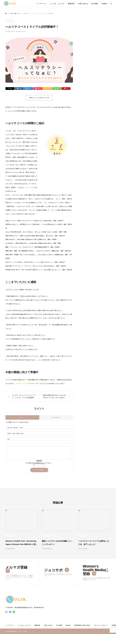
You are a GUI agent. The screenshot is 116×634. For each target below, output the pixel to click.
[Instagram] (6, 612)
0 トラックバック (56, 417)
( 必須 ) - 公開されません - (15, 433)
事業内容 (71, 4)
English (104, 4)
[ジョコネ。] (10, 3)
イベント (10, 21)
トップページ (41, 4)
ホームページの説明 (29, 187)
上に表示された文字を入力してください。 (39, 463)
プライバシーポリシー (101, 625)
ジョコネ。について (57, 4)
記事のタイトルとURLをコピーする (39, 97)
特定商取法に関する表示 (82, 625)
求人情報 (94, 4)
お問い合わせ (83, 4)
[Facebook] (10, 612)
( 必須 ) (15, 427)
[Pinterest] (14, 612)
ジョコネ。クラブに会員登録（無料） (28, 383)
